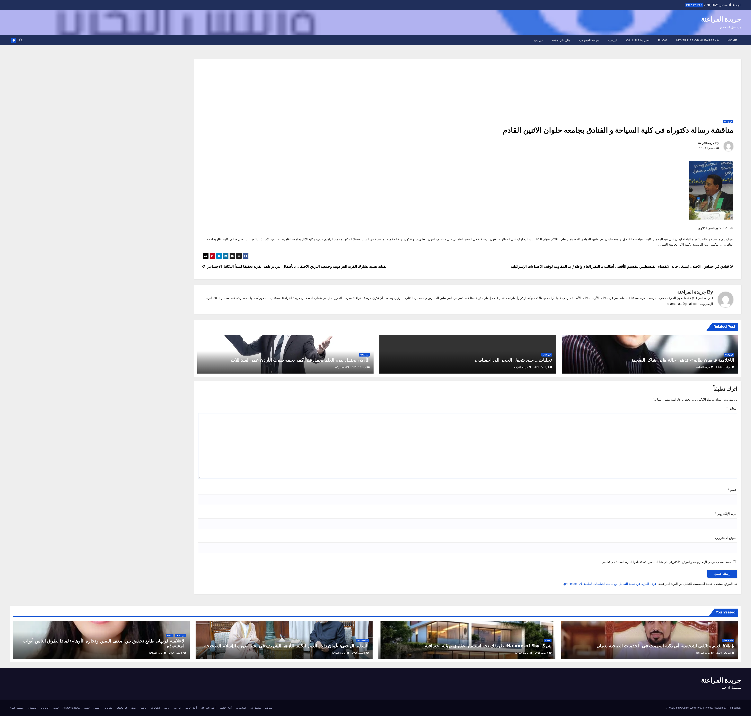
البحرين (45, 707)
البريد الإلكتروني (726, 513)
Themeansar (734, 707)
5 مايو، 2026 (358, 652)
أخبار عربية (191, 707)
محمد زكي (255, 707)
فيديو (56, 707)
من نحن (538, 40)
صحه (133, 707)
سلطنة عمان (728, 640)
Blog (662, 40)
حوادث (177, 707)
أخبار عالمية (225, 707)
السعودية (32, 707)
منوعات (108, 707)
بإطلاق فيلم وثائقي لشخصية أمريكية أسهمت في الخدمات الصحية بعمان (665, 645)
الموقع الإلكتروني (726, 537)
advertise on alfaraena (697, 40)
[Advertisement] (467, 86)
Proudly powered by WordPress (685, 707)
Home (732, 40)
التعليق (732, 408)
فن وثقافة (728, 121)
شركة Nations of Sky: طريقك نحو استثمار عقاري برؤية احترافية (488, 645)
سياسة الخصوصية (589, 40)
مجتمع (143, 707)
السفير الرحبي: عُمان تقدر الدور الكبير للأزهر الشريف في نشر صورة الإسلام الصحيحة (286, 645)
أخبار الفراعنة (208, 707)
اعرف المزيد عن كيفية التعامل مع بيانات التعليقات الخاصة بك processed (611, 583)
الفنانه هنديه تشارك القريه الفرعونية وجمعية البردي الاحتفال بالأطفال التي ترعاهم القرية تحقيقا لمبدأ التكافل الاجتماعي (296, 266)
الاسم (732, 489)
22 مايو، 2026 (723, 652)
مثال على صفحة (561, 40)
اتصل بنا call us (638, 40)
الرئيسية (612, 40)
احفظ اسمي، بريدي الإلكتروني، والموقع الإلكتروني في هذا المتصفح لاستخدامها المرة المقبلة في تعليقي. (666, 562)
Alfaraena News (71, 707)
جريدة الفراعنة (721, 19)
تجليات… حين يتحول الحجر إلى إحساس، (513, 360)
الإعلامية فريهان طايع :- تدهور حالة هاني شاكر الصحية (683, 360)
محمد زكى (340, 367)
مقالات (169, 635)
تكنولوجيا (155, 707)
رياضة (167, 707)
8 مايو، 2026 (541, 652)
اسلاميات (241, 707)
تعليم (87, 707)
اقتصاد (547, 640)
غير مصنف (180, 635)
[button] (20, 40)
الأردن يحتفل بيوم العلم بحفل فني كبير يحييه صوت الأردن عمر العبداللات (300, 360)
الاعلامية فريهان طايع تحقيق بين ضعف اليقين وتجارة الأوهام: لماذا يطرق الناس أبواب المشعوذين (104, 643)
